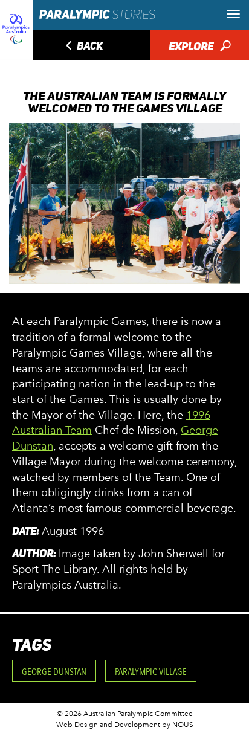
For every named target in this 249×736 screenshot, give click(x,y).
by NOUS (177, 724)
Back (83, 46)
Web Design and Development (108, 724)
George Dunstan (54, 671)
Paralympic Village (151, 671)
